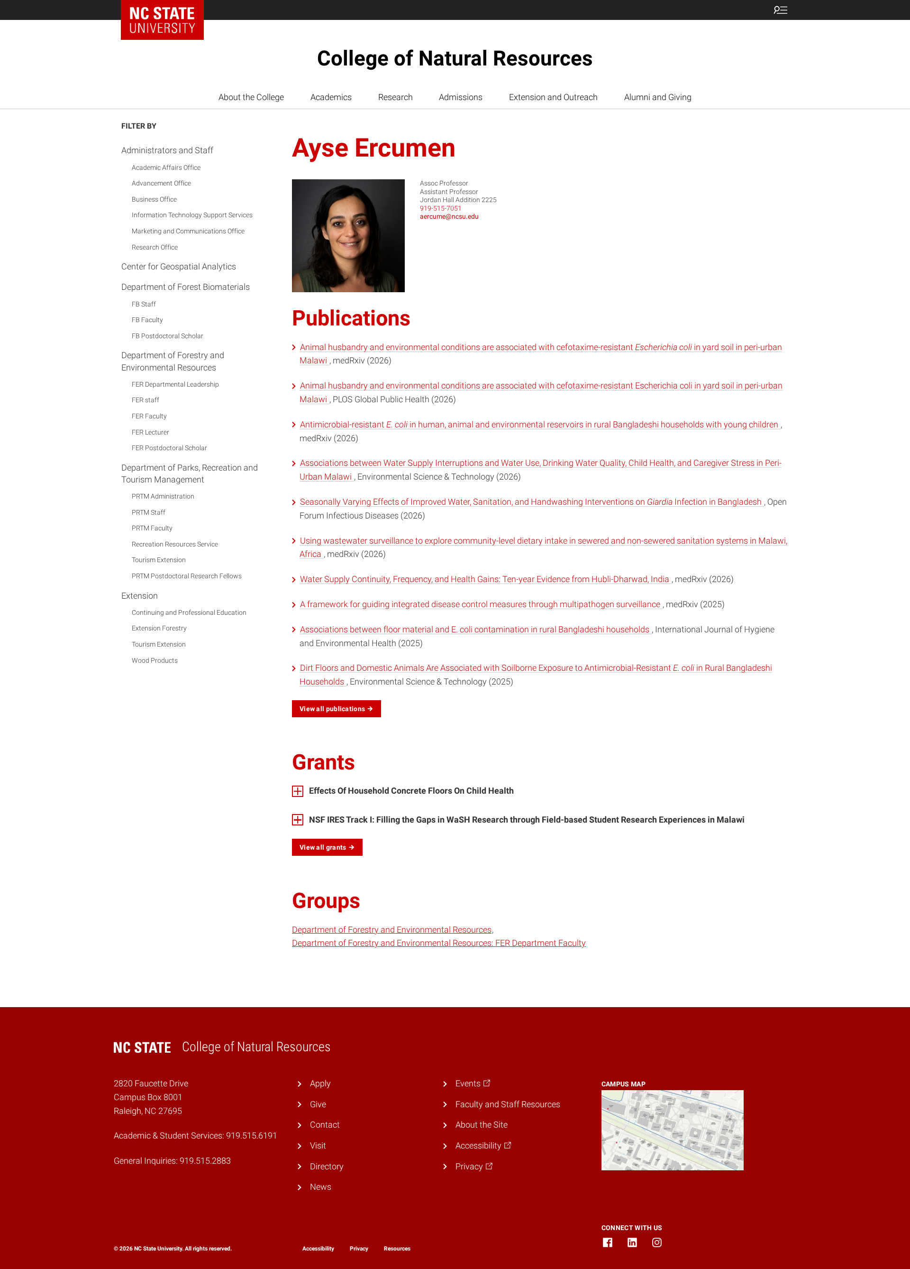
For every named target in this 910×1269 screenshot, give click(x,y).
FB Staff (144, 304)
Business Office (154, 200)
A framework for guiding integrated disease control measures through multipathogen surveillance (481, 604)
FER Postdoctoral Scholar (169, 448)
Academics (331, 97)
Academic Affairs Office (166, 167)
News (320, 1187)
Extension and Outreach (553, 97)
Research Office (155, 247)
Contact (325, 1125)
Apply (320, 1083)
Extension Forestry (159, 628)
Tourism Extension (159, 560)
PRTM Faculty (152, 528)
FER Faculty (149, 416)
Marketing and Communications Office (188, 231)
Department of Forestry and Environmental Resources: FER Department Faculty (439, 943)
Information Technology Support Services (192, 215)
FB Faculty (147, 320)
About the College (251, 97)
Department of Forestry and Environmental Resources (172, 361)
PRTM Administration (163, 496)
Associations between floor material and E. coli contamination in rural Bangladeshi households (475, 629)
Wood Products (155, 660)
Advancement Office (161, 183)
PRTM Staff (148, 512)
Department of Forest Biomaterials (185, 287)
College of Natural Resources (455, 58)
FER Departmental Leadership (175, 384)
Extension (139, 596)
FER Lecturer (150, 432)
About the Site (481, 1125)
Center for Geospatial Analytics (178, 267)
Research (395, 97)
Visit (318, 1145)
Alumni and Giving (658, 97)
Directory (327, 1166)
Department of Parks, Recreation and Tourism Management (189, 473)
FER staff (145, 400)
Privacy (359, 1248)
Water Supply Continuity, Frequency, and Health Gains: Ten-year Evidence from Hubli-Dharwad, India (485, 579)
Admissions (460, 97)
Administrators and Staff (167, 151)
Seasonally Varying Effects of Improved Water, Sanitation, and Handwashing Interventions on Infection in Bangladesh (532, 502)
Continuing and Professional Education (189, 613)
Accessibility (318, 1248)
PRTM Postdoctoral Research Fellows (187, 576)
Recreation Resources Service (175, 544)
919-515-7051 (441, 208)
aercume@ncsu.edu (449, 216)
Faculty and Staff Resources (507, 1104)
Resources (397, 1248)
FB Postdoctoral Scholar (167, 336)
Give (318, 1104)
